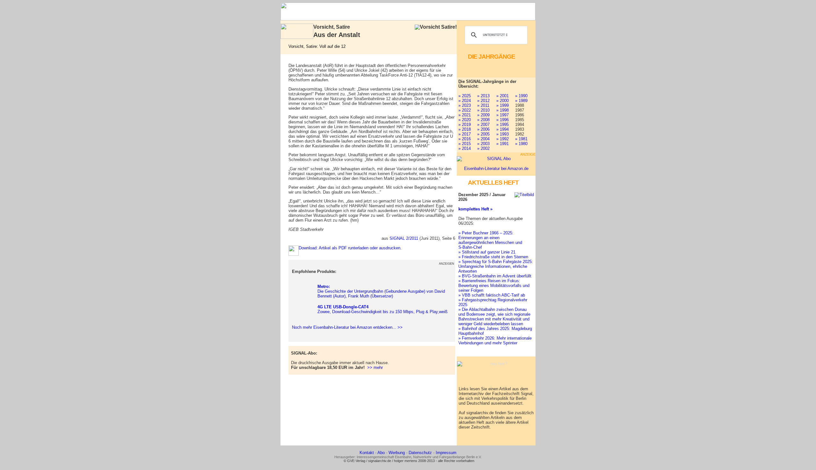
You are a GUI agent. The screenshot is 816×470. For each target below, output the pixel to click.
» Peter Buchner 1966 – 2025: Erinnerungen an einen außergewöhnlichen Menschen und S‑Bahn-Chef (490, 240)
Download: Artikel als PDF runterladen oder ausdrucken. (350, 248)
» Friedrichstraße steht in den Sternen (493, 256)
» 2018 (464, 129)
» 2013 (483, 95)
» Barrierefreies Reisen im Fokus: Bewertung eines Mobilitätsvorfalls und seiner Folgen (493, 285)
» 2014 (464, 148)
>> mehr (375, 367)
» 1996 (502, 119)
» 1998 (502, 110)
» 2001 (502, 95)
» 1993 (502, 134)
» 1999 (502, 105)
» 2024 (464, 100)
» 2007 (483, 124)
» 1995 (502, 124)
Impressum (446, 452)
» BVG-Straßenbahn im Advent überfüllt (494, 276)
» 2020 (464, 119)
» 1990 (521, 95)
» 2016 (464, 138)
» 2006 (483, 129)
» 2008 (483, 119)
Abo (381, 452)
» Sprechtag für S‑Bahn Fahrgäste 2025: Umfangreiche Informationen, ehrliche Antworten (495, 266)
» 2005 (483, 134)
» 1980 (521, 143)
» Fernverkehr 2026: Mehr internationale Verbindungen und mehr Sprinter (495, 340)
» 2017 (464, 134)
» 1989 (521, 100)
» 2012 (483, 100)
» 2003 (483, 143)
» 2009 (483, 115)
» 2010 (483, 110)
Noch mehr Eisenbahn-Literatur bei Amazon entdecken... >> (346, 327)
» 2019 (464, 124)
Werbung (397, 452)
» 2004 (483, 138)
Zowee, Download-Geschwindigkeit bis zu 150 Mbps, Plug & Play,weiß (382, 309)
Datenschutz (420, 452)
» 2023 (464, 105)
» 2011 (483, 105)
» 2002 (483, 148)
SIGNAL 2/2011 (404, 238)
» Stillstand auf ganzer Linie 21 (486, 252)
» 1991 (502, 143)
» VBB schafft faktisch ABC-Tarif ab (491, 295)
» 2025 (464, 95)
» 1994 (502, 129)
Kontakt (367, 452)
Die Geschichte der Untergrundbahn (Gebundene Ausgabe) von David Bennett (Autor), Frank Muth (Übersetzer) (381, 291)
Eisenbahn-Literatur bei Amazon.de (496, 168)
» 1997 (502, 115)
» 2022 (464, 110)
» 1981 (521, 138)
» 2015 (464, 143)
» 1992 (502, 138)
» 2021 (464, 115)
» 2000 (502, 100)
